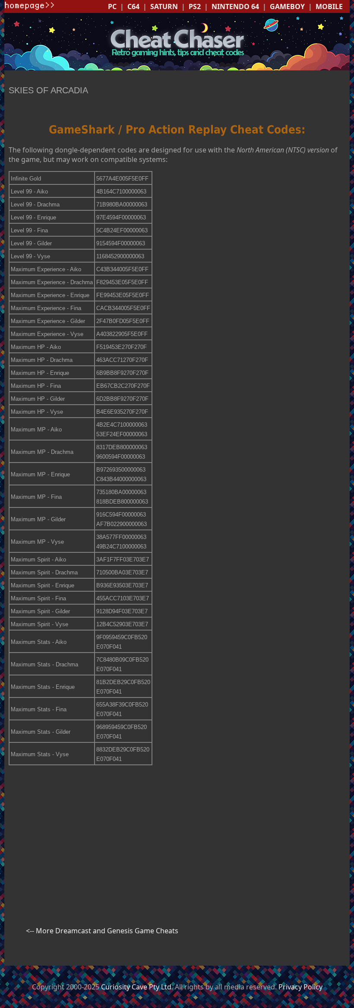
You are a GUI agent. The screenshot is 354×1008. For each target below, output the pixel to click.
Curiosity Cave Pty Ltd (136, 987)
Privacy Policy (300, 987)
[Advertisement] (177, 832)
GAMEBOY (287, 6)
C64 (133, 6)
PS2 (195, 6)
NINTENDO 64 (235, 6)
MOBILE (329, 6)
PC (112, 6)
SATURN (164, 6)
